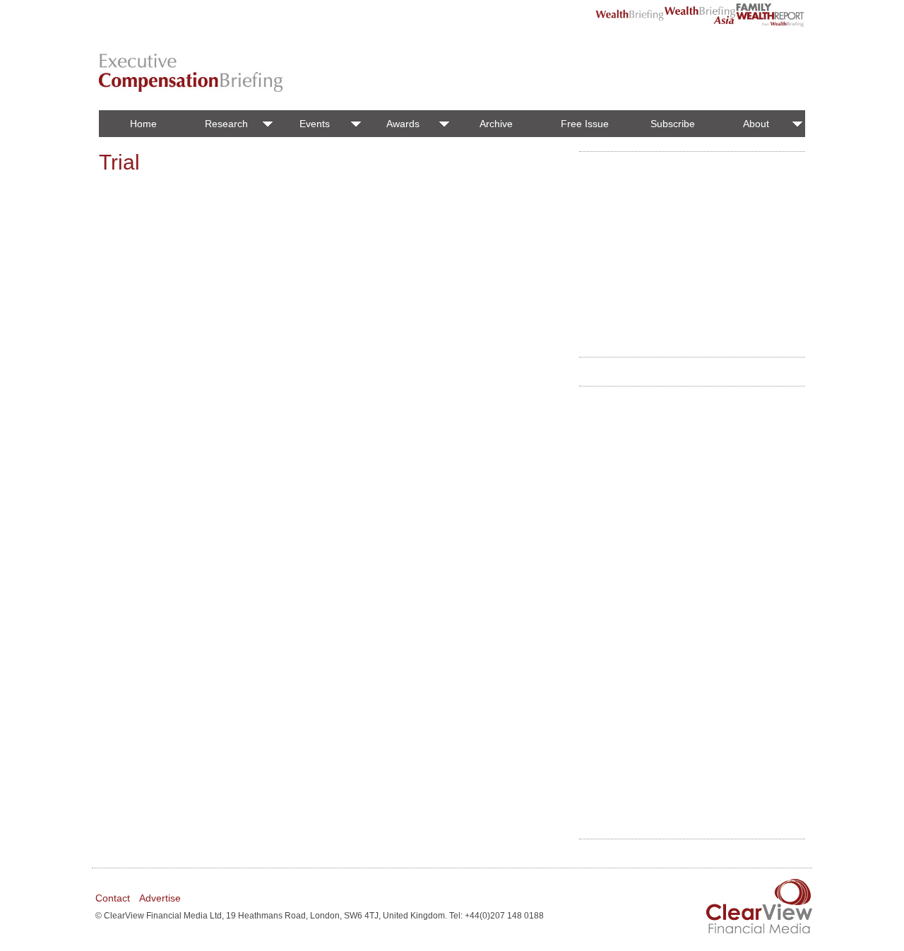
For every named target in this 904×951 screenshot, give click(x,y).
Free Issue (585, 123)
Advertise (160, 898)
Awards (403, 123)
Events (314, 123)
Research (226, 123)
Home (143, 123)
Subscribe (672, 123)
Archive (496, 123)
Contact (112, 898)
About (756, 123)
